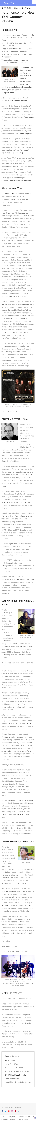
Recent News (10, 1060)
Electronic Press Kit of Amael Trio (15, 951)
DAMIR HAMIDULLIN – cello (15, 1075)
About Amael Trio (11, 1064)
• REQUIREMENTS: (12, 1079)
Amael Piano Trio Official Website (18, 1082)
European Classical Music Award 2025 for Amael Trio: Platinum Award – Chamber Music (18, 37)
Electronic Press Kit (9, 411)
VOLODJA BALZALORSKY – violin (17, 1071)
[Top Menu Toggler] (34, 2)
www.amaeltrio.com (9, 946)
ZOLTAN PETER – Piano (14, 1068)
